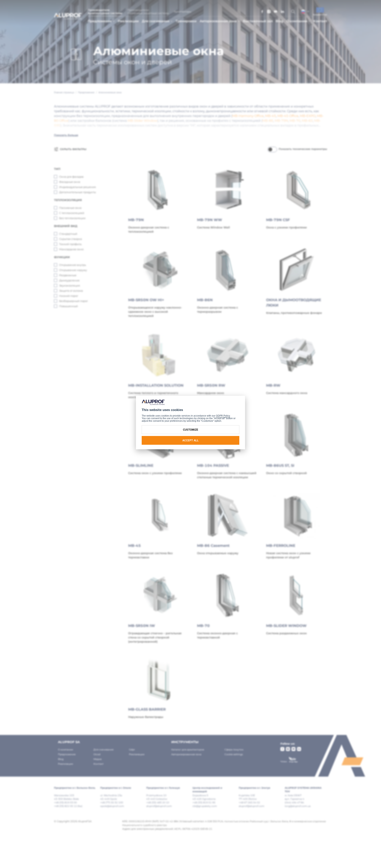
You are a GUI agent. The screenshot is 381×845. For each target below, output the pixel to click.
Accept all (190, 440)
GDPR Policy (223, 415)
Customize (190, 429)
